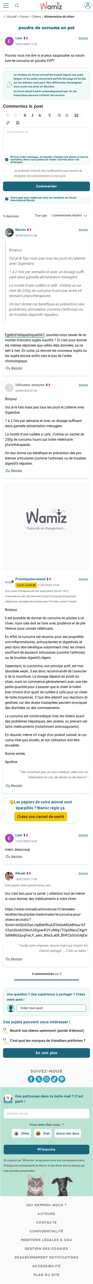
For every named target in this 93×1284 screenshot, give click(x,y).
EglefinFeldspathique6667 (25, 335)
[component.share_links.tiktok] (54, 1079)
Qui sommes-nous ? (46, 1205)
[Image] (76, 115)
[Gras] (25, 115)
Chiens (36, 16)
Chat (46, 1133)
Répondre (16, 368)
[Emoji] (17, 122)
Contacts (46, 1222)
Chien (25, 1133)
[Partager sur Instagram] (46, 1079)
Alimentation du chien (59, 16)
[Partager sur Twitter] (38, 1079)
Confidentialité (46, 1231)
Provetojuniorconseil (30, 579)
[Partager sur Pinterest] (61, 1079)
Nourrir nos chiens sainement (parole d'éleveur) (47, 1031)
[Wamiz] (53, 5)
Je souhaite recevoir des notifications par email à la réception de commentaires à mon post (48, 173)
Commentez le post (23, 106)
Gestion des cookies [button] (46, 1249)
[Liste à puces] (59, 115)
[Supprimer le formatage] (49, 115)
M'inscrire (46, 1149)
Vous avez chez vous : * (46, 1125)
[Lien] (8, 122)
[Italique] (32, 115)
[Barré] (39, 115)
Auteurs (46, 1214)
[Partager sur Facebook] (31, 1079)
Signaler (83, 38)
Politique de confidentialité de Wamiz (25, 1165)
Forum (24, 16)
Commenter (46, 186)
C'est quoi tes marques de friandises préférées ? (47, 1041)
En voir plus (46, 1053)
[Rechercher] (17, 5)
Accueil (11, 16)
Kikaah (20, 873)
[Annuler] (8, 115)
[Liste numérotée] (66, 115)
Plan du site (47, 1275)
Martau (20, 230)
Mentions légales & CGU (46, 1240)
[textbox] (46, 141)
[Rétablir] (15, 115)
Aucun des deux (67, 1133)
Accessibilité (46, 1266)
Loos (18, 38)
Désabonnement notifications (46, 1257)
